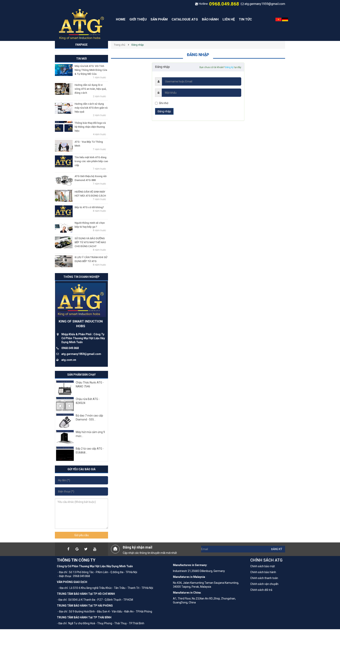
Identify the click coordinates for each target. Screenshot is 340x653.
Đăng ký (229, 67)
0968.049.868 (224, 4)
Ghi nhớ (163, 103)
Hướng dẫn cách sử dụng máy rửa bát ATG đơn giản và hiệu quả (91, 107)
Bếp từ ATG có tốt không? (89, 207)
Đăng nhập (164, 111)
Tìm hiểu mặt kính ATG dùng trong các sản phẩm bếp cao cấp (91, 161)
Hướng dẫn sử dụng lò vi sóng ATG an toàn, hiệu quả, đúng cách (90, 88)
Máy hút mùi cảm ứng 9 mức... (90, 434)
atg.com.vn (68, 359)
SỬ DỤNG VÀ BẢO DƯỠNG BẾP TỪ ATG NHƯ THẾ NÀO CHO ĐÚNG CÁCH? (90, 242)
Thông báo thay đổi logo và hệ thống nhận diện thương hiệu (90, 126)
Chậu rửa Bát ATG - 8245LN (88, 401)
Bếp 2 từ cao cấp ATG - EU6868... (90, 450)
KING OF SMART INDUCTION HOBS (81, 323)
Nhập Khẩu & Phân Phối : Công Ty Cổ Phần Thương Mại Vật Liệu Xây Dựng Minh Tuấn (83, 338)
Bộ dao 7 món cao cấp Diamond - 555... (89, 417)
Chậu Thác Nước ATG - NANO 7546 (90, 384)
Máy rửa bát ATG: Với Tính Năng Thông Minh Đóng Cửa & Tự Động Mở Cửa (91, 70)
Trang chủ (119, 44)
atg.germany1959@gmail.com (265, 4)
